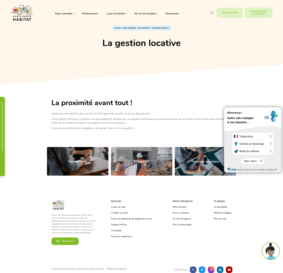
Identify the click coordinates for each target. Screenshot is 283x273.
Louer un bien (118, 207)
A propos (219, 201)
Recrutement (180, 207)
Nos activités (144, 28)
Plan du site (220, 218)
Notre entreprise (183, 201)
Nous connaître (63, 13)
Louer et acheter (116, 13)
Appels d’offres (119, 224)
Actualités (116, 230)
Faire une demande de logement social (131, 218)
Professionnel (89, 13)
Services (116, 201)
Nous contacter (181, 213)
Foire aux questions (121, 236)
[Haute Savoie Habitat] (22, 13)
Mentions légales (223, 213)
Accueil (117, 28)
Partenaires (172, 13)
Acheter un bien (119, 213)
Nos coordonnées (182, 224)
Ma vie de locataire (145, 13)
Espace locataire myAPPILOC (258, 12)
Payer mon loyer (229, 12)
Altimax (122, 268)
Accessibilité (220, 207)
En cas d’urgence (182, 218)
